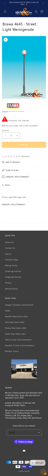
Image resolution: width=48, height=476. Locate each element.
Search (8, 254)
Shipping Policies (13, 277)
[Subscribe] (38, 433)
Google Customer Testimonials (19, 305)
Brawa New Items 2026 (15, 328)
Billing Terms (11, 265)
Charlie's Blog (11, 259)
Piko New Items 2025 (14, 322)
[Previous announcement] (5, 3)
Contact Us (10, 248)
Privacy (8, 283)
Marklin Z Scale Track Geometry (19, 345)
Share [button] (7, 185)
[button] (5, 12)
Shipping (5, 111)
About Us (9, 242)
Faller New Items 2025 (15, 334)
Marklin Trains (12, 351)
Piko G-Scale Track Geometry (18, 339)
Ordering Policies (13, 271)
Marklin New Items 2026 (16, 316)
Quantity (5, 130)
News (7, 310)
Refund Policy (11, 289)
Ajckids (27, 471)
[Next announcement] (43, 3)
